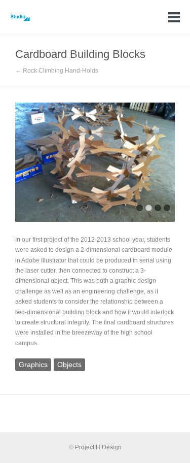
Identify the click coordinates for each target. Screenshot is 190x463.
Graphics (33, 364)
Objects (69, 364)
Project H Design (98, 447)
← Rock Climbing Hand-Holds (56, 71)
